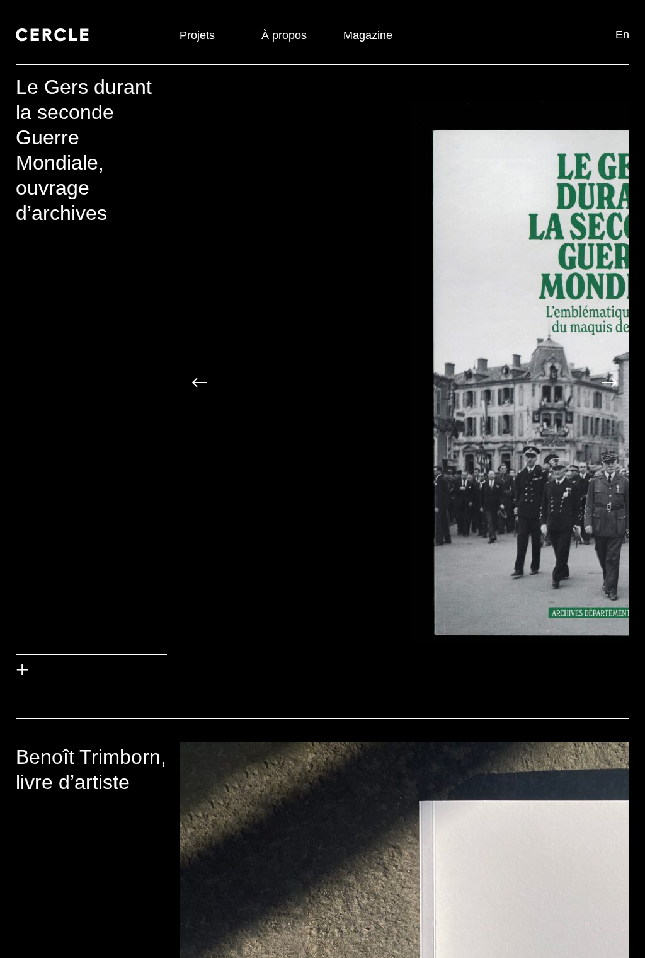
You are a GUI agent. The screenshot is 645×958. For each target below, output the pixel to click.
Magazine (367, 35)
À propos (284, 35)
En (622, 34)
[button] (199, 384)
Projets (197, 35)
